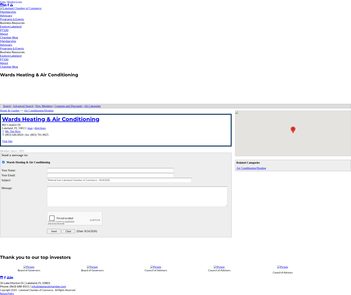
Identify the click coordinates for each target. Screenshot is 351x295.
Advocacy (6, 15)
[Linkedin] (4, 5)
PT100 (4, 30)
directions (40, 128)
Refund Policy (7, 293)
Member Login (14, 1)
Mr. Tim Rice (12, 131)
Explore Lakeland (11, 26)
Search (7, 106)
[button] (293, 130)
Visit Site (7, 141)
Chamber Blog (9, 37)
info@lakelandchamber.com (48, 286)
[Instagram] (1, 5)
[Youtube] (11, 5)
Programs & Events (12, 19)
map (30, 128)
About (4, 33)
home (3, 1)
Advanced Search (23, 106)
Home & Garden (9, 110)
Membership (8, 12)
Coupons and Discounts (68, 106)
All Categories (92, 106)
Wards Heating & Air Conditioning (50, 119)
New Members (43, 106)
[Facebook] (8, 5)
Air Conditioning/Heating (251, 168)
